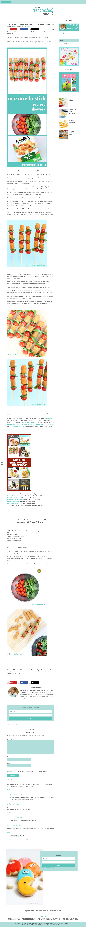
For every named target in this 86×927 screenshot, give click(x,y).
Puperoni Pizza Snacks (13, 494)
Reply (8, 789)
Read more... (49, 698)
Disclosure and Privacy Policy (48, 867)
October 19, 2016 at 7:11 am (13, 804)
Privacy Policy (56, 924)
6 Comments (26, 26)
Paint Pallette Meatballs (13, 503)
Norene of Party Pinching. (17, 426)
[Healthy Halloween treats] (64, 135)
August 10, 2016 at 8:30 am (16, 794)
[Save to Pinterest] (2, 466)
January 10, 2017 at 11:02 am (16, 836)
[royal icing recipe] (64, 102)
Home (8, 22)
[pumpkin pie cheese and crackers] (64, 124)
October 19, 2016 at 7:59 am (16, 817)
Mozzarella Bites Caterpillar (15, 496)
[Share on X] (2, 463)
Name (9, 756)
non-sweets (12, 22)
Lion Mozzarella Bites (13, 501)
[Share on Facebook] (2, 461)
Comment (10, 739)
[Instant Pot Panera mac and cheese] (64, 113)
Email (9, 763)
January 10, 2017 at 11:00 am (13, 825)
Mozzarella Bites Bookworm (15, 499)
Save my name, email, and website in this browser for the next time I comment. (28, 771)
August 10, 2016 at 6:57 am (13, 781)
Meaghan (14, 26)
